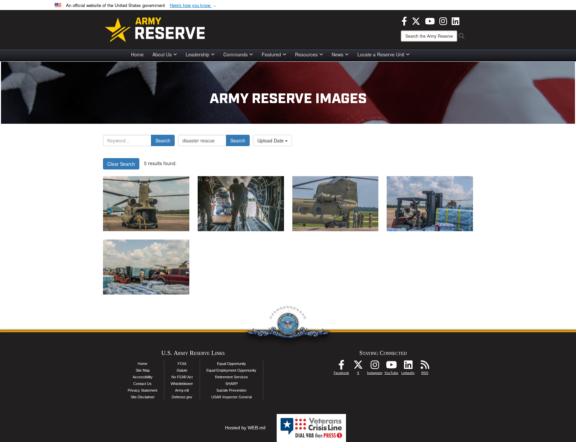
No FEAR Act (182, 377)
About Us (162, 54)
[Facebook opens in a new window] (404, 20)
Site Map (143, 370)
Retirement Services (231, 377)
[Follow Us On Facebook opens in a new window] (341, 366)
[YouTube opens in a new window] (430, 20)
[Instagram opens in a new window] (443, 20)
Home (137, 54)
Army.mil (182, 390)
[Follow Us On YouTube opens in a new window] (391, 366)
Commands (235, 54)
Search (162, 140)
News (337, 54)
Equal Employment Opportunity (231, 370)
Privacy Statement (142, 390)
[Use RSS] (424, 366)
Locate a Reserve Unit (380, 54)
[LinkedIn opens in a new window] (455, 20)
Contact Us (142, 384)
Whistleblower (182, 384)
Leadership (197, 54)
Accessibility (143, 377)
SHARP (231, 384)
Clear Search (121, 163)
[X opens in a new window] (416, 20)
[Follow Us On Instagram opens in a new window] (374, 366)
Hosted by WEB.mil (245, 427)
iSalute (182, 370)
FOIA (182, 364)
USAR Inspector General (231, 397)
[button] (194, 5)
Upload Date (271, 140)
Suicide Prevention (231, 390)
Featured (271, 54)
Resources (306, 54)
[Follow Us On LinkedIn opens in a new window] (408, 366)
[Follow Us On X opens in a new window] (358, 366)
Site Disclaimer (143, 397)
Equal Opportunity (231, 364)
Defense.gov (182, 397)
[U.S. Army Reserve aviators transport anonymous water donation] (146, 203)
